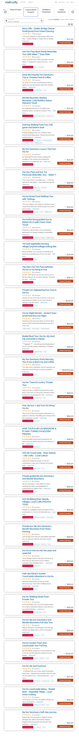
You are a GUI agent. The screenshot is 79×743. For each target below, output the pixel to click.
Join (68, 2)
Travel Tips (61, 2)
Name (72, 19)
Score (62, 19)
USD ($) (22, 2)
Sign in (72, 2)
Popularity (56, 19)
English (30, 2)
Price (67, 19)
